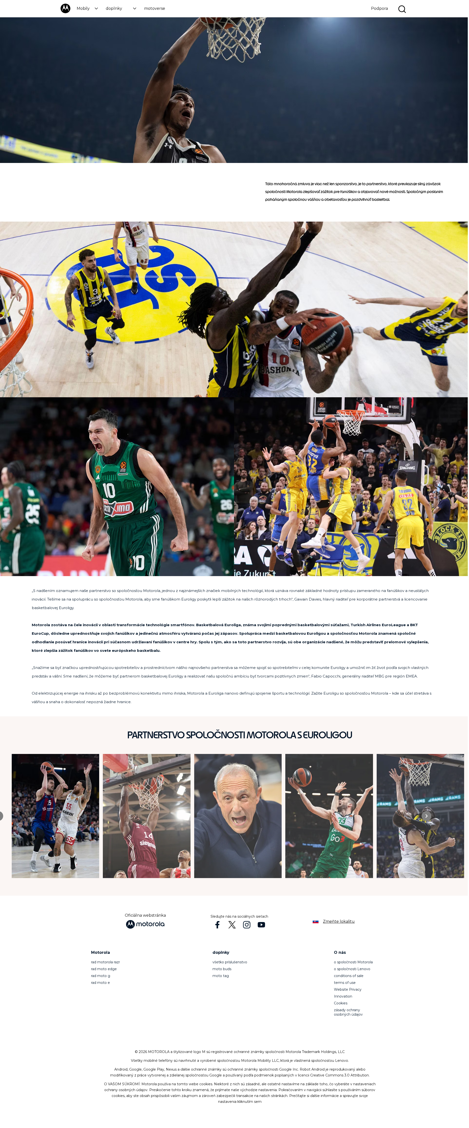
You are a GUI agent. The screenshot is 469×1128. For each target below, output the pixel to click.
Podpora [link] (379, 8)
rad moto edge (104, 969)
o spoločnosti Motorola (353, 962)
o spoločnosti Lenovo (352, 969)
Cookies (340, 1003)
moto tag (221, 976)
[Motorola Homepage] (65, 12)
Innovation (343, 996)
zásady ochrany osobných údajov (348, 1012)
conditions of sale (348, 976)
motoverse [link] (154, 8)
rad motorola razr (105, 962)
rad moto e (100, 982)
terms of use (345, 982)
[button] (87, 8)
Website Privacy (348, 989)
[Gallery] (240, 816)
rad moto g (100, 976)
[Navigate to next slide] (426, 816)
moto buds (222, 969)
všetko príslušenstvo (230, 962)
